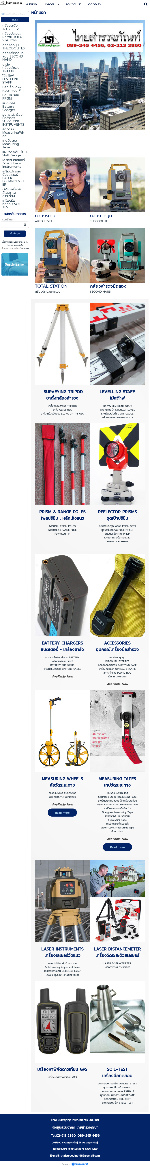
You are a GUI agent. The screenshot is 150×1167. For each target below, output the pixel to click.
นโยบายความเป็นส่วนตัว (11, 248)
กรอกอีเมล (8, 220)
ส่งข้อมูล (15, 233)
